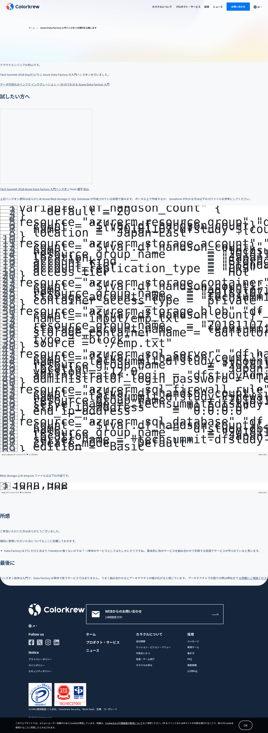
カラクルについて (149, 634)
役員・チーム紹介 (145, 659)
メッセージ (193, 641)
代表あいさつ (143, 653)
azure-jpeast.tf (9, 454)
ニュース (218, 6)
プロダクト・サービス (188, 6)
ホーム (32, 27)
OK (246, 725)
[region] (134, 329)
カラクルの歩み (144, 665)
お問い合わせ (238, 6)
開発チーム (193, 647)
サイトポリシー (37, 665)
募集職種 (192, 665)
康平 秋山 (83, 189)
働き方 (190, 653)
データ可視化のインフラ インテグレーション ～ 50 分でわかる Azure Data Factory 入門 (54, 84)
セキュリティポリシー (40, 671)
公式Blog (192, 671)
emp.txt (5, 492)
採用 (206, 6)
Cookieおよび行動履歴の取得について (124, 723)
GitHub (34, 454)
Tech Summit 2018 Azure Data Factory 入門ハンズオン (35, 189)
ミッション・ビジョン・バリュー (153, 647)
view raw (262, 454)
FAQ (189, 659)
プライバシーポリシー (40, 659)
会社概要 (140, 641)
